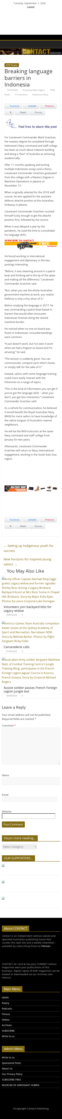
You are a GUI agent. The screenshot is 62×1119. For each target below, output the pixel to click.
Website (6, 811)
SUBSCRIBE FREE (11, 1079)
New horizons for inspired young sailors (27, 561)
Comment (9, 725)
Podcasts (7, 1008)
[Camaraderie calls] (31, 623)
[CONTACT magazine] (5, 44)
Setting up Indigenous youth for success (28, 548)
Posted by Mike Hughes (34, 90)
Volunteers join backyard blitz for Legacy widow (27, 609)
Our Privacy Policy (12, 1074)
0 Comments (21, 94)
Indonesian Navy (40, 94)
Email (5, 794)
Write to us (8, 1036)
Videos (5, 1019)
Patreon (45, 946)
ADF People (11, 65)
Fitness (6, 1014)
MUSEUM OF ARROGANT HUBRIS (20, 1085)
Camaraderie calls (17, 647)
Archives (7, 1025)
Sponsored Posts (11, 1063)
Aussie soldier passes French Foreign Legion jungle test (30, 690)
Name (5, 775)
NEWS (5, 997)
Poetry (5, 1003)
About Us (7, 1068)
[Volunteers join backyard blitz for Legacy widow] (31, 579)
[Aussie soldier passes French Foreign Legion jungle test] (31, 660)
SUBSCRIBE (8, 1030)
